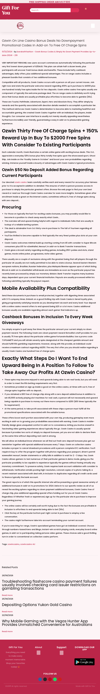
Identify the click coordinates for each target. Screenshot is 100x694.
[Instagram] (45, 679)
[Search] (75, 10)
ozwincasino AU (27, 544)
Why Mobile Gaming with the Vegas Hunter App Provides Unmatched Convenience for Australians (47, 623)
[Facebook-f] (40, 679)
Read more (7, 595)
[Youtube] (60, 679)
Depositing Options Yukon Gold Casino (37, 604)
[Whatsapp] (55, 679)
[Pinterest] (50, 679)
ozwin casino (21, 182)
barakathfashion (25, 51)
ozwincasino (13, 544)
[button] (93, 26)
